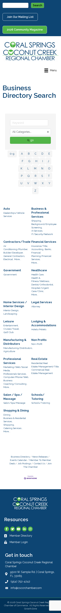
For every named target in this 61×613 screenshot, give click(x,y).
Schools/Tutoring (40, 402)
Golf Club (8, 332)
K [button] (21, 168)
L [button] (28, 168)
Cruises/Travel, (11, 328)
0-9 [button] (12, 153)
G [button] (29, 161)
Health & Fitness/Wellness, (40, 280)
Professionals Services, (14, 373)
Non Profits (39, 340)
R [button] (35, 176)
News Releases (40, 456)
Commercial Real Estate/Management (42, 371)
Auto (6, 208)
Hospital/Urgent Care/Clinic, (40, 290)
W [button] (35, 183)
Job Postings (24, 463)
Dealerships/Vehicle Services (13, 215)
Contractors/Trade (16, 241)
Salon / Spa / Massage (12, 396)
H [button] (36, 161)
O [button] (49, 168)
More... (17, 259)
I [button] (42, 161)
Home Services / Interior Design (15, 304)
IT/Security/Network (42, 234)
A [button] (22, 153)
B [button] (29, 153)
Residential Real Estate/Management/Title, (45, 365)
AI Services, (37, 230)
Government (12, 270)
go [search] (32, 140)
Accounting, (37, 249)
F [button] (22, 161)
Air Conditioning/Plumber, (15, 248)
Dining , (7, 414)
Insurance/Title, (39, 246)
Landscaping (10, 313)
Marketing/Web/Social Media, (15, 369)
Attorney (35, 306)
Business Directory (20, 456)
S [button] (42, 176)
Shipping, (36, 220)
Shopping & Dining (16, 410)
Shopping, (8, 424)
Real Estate (39, 359)
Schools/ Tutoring (37, 396)
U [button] (21, 183)
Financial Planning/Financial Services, (41, 256)
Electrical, (8, 259)
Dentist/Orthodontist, (42, 284)
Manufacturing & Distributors (14, 341)
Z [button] (35, 190)
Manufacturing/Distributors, (18, 348)
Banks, (48, 249)
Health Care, (37, 274)
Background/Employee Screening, (43, 226)
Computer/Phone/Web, (16, 377)
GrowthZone (30, 608)
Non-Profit (36, 344)
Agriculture (9, 351)
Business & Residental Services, (14, 420)
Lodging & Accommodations (43, 323)
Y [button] (49, 183)
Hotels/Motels (38, 329)
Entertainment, (10, 325)
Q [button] (28, 176)
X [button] (43, 183)
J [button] (48, 161)
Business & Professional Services (40, 212)
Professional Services (12, 360)
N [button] (42, 168)
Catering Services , (12, 428)
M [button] (35, 168)
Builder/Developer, (13, 252)
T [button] (49, 176)
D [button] (42, 153)
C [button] (35, 153)
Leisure (8, 321)
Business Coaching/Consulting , (15, 382)
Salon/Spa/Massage (14, 402)
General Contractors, (14, 256)
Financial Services (43, 241)
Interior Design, (11, 310)
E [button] (49, 153)
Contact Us (39, 463)
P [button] (22, 176)
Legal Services (41, 302)
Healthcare (39, 270)
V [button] (28, 183)
